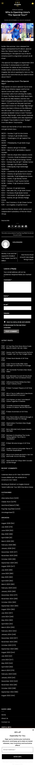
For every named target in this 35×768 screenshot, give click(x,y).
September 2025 (7, 563)
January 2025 (6, 591)
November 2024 (7, 599)
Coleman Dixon (7, 475)
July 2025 (4, 570)
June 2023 (5, 660)
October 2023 (6, 645)
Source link (5, 220)
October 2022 (6, 688)
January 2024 (6, 634)
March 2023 (5, 670)
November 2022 (7, 685)
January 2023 (6, 678)
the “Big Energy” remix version (15, 115)
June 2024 (5, 617)
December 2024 (7, 595)
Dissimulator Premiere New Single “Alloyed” (18, 424)
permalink (18, 235)
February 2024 (6, 631)
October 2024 (6, 602)
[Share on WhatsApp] (9, 226)
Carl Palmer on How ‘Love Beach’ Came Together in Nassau (18, 400)
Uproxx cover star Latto (10, 91)
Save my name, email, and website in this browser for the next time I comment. (17, 325)
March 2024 (5, 627)
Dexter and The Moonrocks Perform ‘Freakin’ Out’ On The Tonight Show (19, 353)
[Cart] (33, 3)
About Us (4, 718)
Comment (8, 280)
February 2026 (6, 545)
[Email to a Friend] (19, 226)
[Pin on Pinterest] (22, 226)
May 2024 (4, 620)
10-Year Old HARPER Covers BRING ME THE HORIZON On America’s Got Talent (15, 477)
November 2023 (7, 642)
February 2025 (6, 588)
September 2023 (7, 649)
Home (3, 715)
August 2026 (5, 523)
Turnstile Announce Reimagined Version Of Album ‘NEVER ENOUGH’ (19, 406)
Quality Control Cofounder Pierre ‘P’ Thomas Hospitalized (19, 449)
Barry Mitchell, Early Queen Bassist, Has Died (19, 430)
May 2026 (4, 534)
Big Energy (29, 106)
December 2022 (7, 681)
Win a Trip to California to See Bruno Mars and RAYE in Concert (19, 394)
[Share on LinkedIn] (25, 226)
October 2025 (6, 559)
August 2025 (5, 566)
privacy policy (27, 762)
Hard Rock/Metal (7, 505)
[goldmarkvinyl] (17, 3)
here (14, 129)
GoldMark (27, 20)
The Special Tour (18, 54)
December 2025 (7, 552)
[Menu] (2, 3)
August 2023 (5, 652)
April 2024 (5, 624)
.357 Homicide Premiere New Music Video (19, 370)
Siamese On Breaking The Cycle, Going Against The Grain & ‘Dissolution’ (18, 437)
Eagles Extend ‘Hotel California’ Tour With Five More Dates (17, 485)
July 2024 (4, 613)
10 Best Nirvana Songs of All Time (18, 443)
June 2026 (5, 530)
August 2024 (5, 609)
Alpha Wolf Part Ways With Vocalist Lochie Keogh (19, 461)
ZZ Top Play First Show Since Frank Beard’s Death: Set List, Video (18, 347)
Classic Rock (6, 502)
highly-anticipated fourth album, (13, 49)
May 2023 (4, 663)
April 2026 (5, 538)
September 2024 (7, 606)
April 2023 (5, 667)
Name (6, 296)
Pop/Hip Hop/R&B (17, 9)
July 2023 (4, 656)
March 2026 (5, 541)
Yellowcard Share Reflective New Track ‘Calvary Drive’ (18, 383)
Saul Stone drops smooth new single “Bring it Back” (27, 257)
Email (6, 305)
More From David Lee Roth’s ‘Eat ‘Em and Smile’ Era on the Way (19, 455)
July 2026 (4, 527)
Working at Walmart (8, 484)
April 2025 (5, 581)
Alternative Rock (7, 498)
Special (28, 49)
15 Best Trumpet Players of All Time (19, 388)
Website (6, 313)
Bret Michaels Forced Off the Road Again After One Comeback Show (19, 377)
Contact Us (5, 722)
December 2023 (7, 638)
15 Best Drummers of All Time (17, 412)
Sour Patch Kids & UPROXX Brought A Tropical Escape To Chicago (19, 418)
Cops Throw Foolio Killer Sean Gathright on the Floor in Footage (18, 364)
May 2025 (4, 577)
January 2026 (6, 548)
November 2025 (7, 555)
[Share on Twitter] (15, 226)
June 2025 (5, 573)
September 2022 (7, 692)
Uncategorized (6, 512)
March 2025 (5, 584)
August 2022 (5, 695)
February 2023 (6, 674)
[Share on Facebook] (12, 226)
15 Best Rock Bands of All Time (17, 358)
